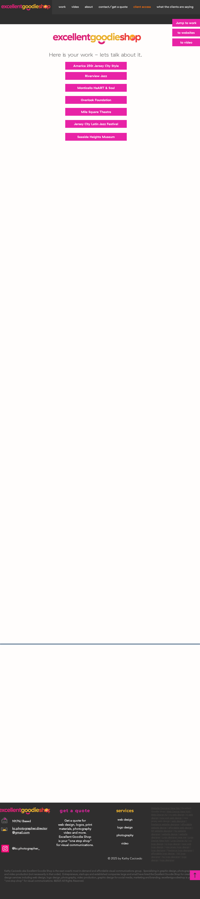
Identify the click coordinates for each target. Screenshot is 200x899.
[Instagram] (5, 848)
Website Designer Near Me (165, 808)
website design (170, 834)
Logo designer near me (174, 837)
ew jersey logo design (178, 847)
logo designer (158, 850)
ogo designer (167, 860)
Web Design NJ (159, 814)
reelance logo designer (180, 850)
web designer (179, 821)
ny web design (176, 814)
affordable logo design (163, 853)
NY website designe (161, 830)
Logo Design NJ (179, 840)
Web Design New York (178, 811)
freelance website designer (165, 824)
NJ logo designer (171, 856)
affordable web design (180, 827)
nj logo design (172, 843)
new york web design (171, 817)
